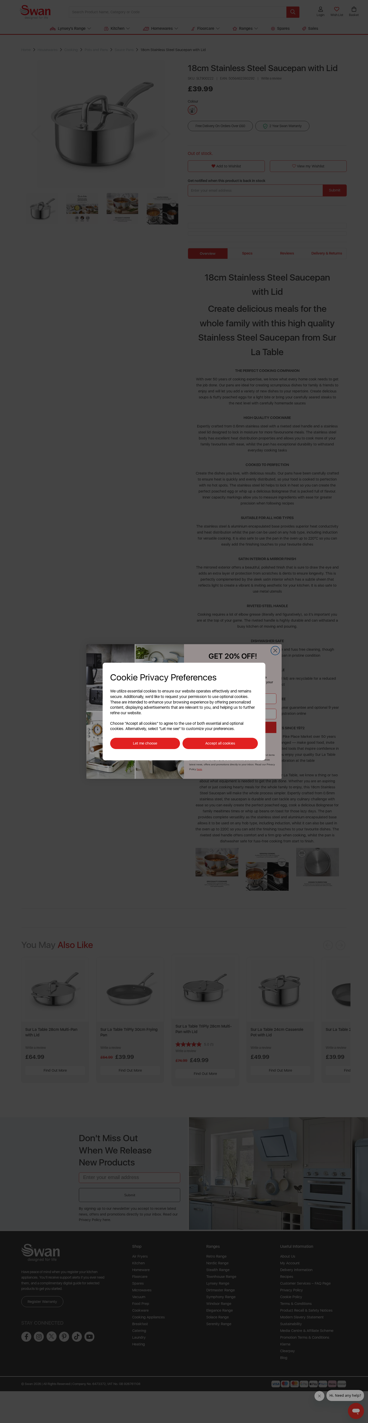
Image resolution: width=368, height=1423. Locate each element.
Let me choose (145, 743)
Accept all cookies (220, 743)
